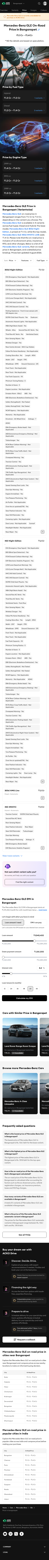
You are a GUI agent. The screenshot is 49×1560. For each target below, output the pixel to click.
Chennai (7, 1460)
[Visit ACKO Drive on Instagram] (11, 1534)
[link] (20, 1030)
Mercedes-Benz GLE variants (16, 246)
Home (5, 1508)
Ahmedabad (8, 1475)
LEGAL (5, 1552)
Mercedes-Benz (21, 1508)
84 (37, 989)
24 (11, 989)
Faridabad (8, 1480)
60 (30, 989)
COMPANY (7, 1547)
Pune (6, 1465)
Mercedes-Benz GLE (12, 214)
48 (24, 989)
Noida (6, 1489)
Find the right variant (24, 882)
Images (34, 10)
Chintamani (8, 1392)
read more (43, 910)
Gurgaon (7, 1484)
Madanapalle (9, 1416)
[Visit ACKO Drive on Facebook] (22, 1534)
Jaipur (6, 1499)
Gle (31, 1508)
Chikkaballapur (9, 1411)
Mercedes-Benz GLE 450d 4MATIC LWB (21, 234)
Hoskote (7, 1382)
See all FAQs (24, 1235)
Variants (15, 10)
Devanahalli (8, 1401)
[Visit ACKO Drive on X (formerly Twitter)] (16, 1534)
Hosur (6, 1387)
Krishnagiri (8, 1396)
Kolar (6, 1377)
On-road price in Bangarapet (15, 1050)
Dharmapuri (8, 1421)
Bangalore (8, 1406)
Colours (44, 10)
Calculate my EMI (24, 998)
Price (24, 10)
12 (4, 989)
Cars (11, 1508)
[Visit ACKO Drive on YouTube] (5, 1534)
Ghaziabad (8, 1494)
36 (17, 989)
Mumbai (7, 1470)
